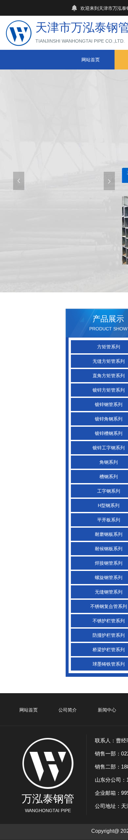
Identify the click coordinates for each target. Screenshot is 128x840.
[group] (64, 180)
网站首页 (90, 59)
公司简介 (67, 710)
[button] (18, 181)
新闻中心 (107, 710)
